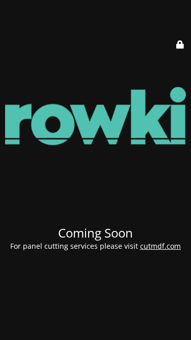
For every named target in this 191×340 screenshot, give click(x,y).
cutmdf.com (160, 246)
